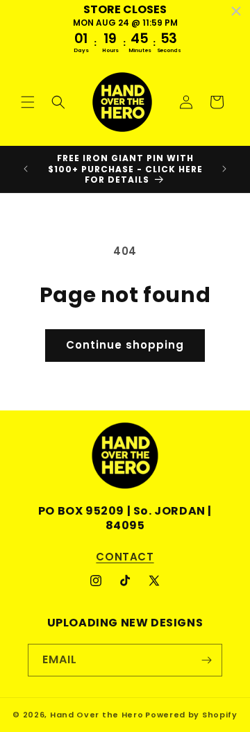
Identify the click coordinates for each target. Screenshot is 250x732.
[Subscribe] (206, 660)
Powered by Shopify (191, 714)
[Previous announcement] (25, 168)
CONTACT (124, 556)
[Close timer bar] (236, 11)
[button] (27, 102)
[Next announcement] (224, 168)
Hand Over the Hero (97, 714)
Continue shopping (125, 345)
